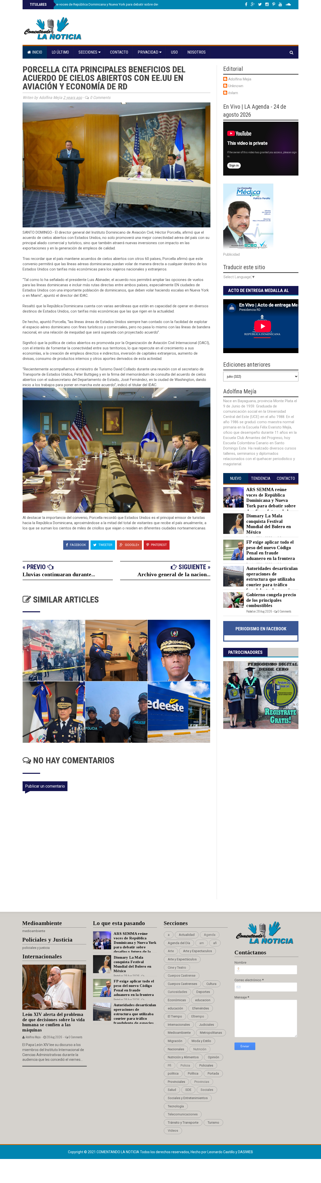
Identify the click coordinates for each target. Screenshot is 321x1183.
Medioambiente (179, 1032)
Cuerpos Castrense (181, 975)
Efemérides (200, 1008)
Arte (171, 951)
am (201, 943)
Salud (172, 1090)
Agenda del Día (179, 943)
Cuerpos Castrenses (182, 984)
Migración (175, 1041)
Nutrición (199, 1049)
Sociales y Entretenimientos (188, 1098)
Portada (213, 1073)
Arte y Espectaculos (197, 951)
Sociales (207, 1090)
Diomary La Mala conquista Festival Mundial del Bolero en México (268, 524)
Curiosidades (177, 992)
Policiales (206, 1065)
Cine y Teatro (177, 967)
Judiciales (206, 1024)
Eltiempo (197, 1016)
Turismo (213, 1122)
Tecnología (176, 1106)
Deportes (203, 992)
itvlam (233, 93)
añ (215, 943)
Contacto (119, 52)
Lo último (60, 52)
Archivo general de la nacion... (173, 574)
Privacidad (148, 52)
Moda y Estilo (201, 1041)
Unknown (235, 86)
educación (175, 1008)
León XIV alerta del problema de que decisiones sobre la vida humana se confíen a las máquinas (53, 1022)
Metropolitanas (211, 1032)
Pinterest (158, 545)
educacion (202, 1000)
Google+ (131, 545)
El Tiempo (175, 1016)
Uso (174, 52)
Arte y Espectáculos (182, 959)
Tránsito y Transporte (183, 1122)
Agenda (209, 935)
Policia (185, 1065)
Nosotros (196, 52)
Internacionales (179, 1024)
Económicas (177, 1000)
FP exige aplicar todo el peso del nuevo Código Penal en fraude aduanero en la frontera (270, 550)
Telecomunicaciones (183, 1114)
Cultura (211, 984)
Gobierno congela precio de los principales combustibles (271, 600)
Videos (173, 1130)
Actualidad (187, 935)
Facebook (77, 545)
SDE (188, 1090)
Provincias (201, 1082)
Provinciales (176, 1082)
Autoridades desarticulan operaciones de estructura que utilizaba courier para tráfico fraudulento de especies (272, 579)
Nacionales (176, 1049)
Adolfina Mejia (239, 79)
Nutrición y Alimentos (183, 1057)
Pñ (169, 1065)
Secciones (88, 52)
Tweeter (105, 545)
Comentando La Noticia (118, 1152)
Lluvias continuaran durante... (59, 574)
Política (193, 1073)
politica (173, 1073)
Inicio (36, 52)
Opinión (213, 1057)
